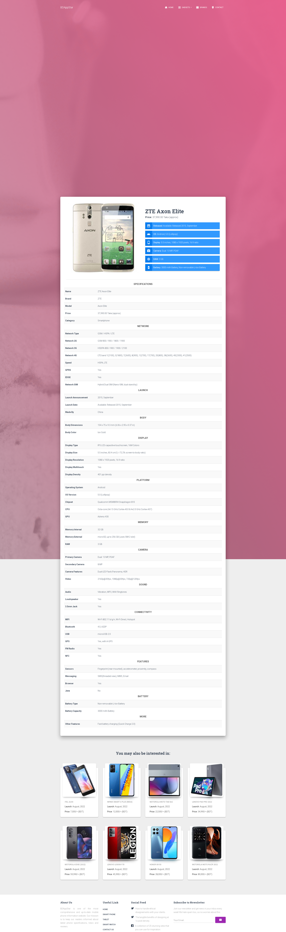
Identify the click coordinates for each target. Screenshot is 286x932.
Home (169, 7)
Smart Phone (109, 914)
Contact (217, 7)
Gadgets (184, 7)
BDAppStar (66, 7)
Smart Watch (109, 925)
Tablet (106, 919)
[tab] (182, 246)
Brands (201, 7)
